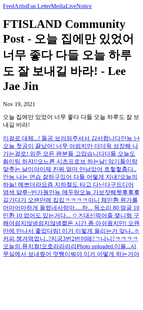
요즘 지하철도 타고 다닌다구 (78, 184)
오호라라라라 (59, 246)
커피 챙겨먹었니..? (27, 238)
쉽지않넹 (26, 223)
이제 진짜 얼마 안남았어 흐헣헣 (81, 169)
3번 (67, 238)
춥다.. (129, 169)
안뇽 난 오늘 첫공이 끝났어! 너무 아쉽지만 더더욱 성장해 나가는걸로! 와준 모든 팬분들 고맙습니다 (71, 146)
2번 (76, 238)
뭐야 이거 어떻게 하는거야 (104, 254)
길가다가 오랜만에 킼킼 (34, 200)
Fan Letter (39, 6)
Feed (8, 6)
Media (58, 6)
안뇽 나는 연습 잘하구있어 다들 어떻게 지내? (61, 177)
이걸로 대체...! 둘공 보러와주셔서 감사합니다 (62, 138)
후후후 (131, 192)
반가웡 (40, 192)
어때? (87, 238)
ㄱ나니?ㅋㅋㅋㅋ (116, 238)
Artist (20, 6)
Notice (84, 6)
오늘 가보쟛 (95, 192)
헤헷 (116, 192)
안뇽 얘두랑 (64, 192)
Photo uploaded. (95, 246)
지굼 (57, 238)
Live (71, 6)
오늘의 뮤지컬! (22, 246)
